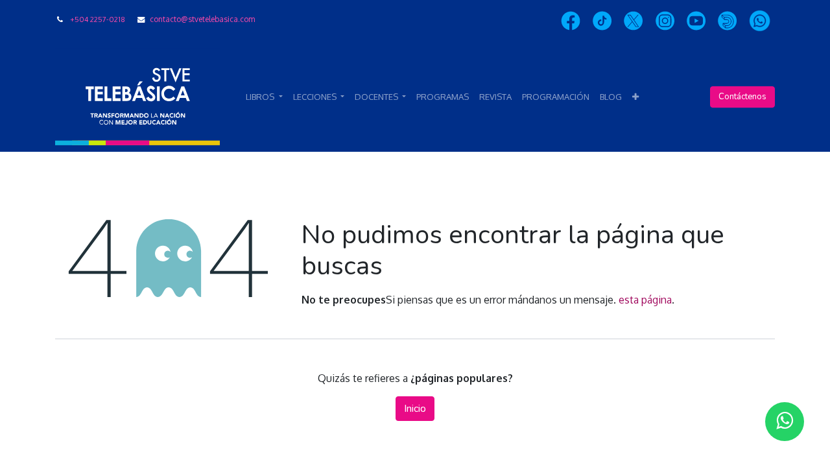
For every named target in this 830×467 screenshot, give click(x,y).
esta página (645, 299)
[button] (635, 97)
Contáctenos (742, 96)
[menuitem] (442, 97)
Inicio (415, 408)
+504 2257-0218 (97, 19)
